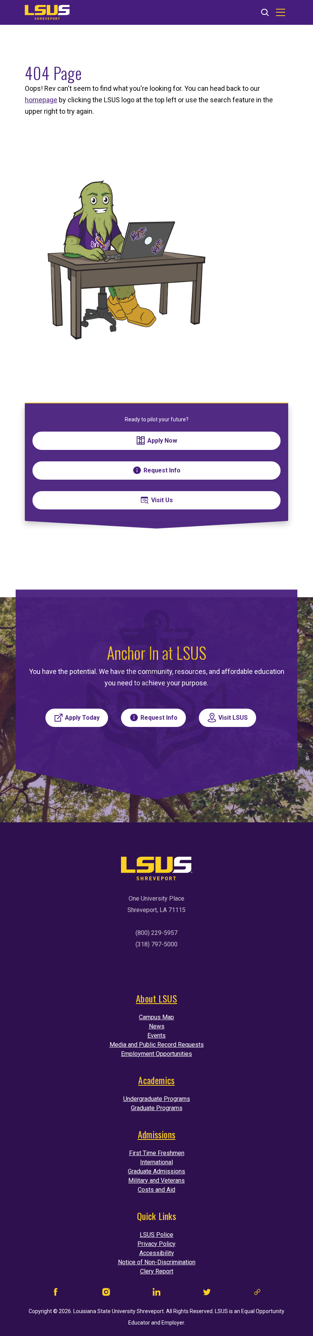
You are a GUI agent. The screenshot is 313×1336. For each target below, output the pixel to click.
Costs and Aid (156, 1189)
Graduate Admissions (156, 1171)
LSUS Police (156, 1234)
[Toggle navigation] (280, 12)
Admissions (157, 1134)
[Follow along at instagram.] (106, 1293)
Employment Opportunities (156, 1053)
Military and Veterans (156, 1180)
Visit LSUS (233, 717)
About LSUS (156, 998)
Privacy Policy (156, 1243)
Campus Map (156, 1017)
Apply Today (82, 717)
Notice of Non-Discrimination (156, 1262)
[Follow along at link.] (257, 1293)
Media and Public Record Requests (157, 1044)
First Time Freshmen (156, 1153)
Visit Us (162, 500)
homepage (41, 100)
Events (156, 1035)
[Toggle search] (265, 13)
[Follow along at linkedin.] (156, 1293)
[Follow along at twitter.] (206, 1293)
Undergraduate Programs (156, 1098)
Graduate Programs (156, 1108)
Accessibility (156, 1253)
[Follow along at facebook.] (55, 1293)
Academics (156, 1080)
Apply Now (162, 440)
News (157, 1026)
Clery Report (156, 1271)
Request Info (162, 470)
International (156, 1162)
